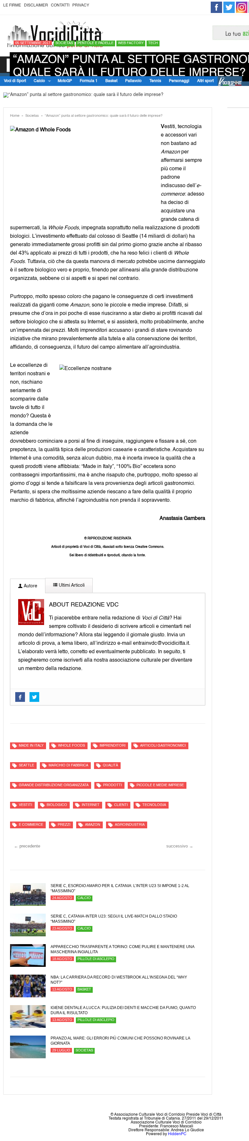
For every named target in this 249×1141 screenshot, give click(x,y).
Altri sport (205, 81)
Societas (64, 43)
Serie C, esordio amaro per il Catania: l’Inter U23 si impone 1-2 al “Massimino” (120, 888)
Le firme (12, 5)
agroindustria (130, 825)
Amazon (92, 825)
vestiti (25, 805)
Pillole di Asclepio (95, 959)
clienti (121, 805)
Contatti (60, 5)
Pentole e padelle (95, 43)
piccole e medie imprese (160, 785)
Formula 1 (89, 81)
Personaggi (179, 81)
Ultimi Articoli (71, 585)
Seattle (26, 765)
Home (14, 116)
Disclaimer (36, 5)
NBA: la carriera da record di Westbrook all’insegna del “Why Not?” (119, 980)
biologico (57, 805)
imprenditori (112, 746)
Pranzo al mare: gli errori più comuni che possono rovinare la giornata (120, 1041)
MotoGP (65, 81)
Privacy (80, 5)
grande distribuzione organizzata (54, 785)
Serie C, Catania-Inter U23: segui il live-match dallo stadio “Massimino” (114, 919)
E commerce (31, 825)
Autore (29, 586)
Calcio (37, 81)
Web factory (131, 43)
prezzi (64, 825)
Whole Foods (71, 746)
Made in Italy (31, 746)
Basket (111, 81)
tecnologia (154, 805)
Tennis (155, 81)
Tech (153, 43)
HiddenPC (177, 1134)
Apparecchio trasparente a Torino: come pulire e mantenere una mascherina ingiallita (122, 949)
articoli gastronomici (163, 746)
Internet (91, 805)
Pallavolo (133, 81)
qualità (110, 765)
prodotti (112, 785)
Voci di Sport (15, 81)
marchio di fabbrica (68, 765)
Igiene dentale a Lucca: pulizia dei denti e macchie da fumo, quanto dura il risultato (123, 1010)
